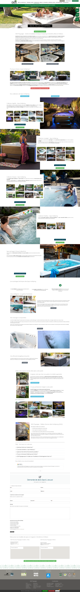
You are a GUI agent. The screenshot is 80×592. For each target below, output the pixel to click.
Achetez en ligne (77, 10)
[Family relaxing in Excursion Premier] (60, 226)
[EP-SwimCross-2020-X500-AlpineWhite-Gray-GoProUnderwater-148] (17, 267)
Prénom (42, 487)
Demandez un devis (77, 15)
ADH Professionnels (59, 2)
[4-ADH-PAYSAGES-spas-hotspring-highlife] (32, 113)
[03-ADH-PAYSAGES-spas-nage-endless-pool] (39, 262)
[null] (70, 233)
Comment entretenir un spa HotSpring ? (26, 449)
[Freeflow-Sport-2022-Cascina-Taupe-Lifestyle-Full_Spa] (41, 226)
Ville (51, 500)
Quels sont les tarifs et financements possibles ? (27, 451)
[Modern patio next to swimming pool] (38, 194)
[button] (40, 447)
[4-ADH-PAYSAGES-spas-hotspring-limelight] (70, 150)
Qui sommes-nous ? (23, 2)
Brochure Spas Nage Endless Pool (15, 526)
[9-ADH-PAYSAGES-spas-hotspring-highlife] (32, 119)
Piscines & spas (36, 2)
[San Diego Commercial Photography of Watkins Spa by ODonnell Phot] (51, 226)
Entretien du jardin (51, 2)
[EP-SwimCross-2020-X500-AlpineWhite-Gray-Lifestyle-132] (24, 267)
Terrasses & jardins (30, 2)
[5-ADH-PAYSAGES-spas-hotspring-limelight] (41, 157)
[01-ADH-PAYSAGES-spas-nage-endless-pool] (9, 267)
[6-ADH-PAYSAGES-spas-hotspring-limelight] (51, 157)
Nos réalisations (65, 2)
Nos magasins (45, 2)
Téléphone (42, 491)
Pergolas (41, 2)
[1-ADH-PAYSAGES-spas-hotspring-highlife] (9, 113)
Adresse (11, 500)
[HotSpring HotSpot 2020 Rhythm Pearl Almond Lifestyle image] (29, 194)
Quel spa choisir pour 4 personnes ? (25, 447)
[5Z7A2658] (70, 226)
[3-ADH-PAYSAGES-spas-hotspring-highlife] (24, 113)
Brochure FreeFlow (13, 525)
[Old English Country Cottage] (20, 187)
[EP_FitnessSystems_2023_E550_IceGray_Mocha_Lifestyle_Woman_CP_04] (32, 267)
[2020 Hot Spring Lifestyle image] (10, 187)
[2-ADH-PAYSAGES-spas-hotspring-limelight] (51, 150)
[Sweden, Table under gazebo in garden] (10, 194)
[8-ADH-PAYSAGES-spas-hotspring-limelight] (70, 157)
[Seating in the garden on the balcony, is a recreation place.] (29, 187)
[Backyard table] (20, 194)
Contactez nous (77, 19)
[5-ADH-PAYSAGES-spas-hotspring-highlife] (39, 113)
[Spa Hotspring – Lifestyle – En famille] (17, 113)
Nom (11, 487)
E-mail (11, 491)
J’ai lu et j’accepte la (17, 529)
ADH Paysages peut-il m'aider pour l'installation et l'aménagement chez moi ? (34, 456)
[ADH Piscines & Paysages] (14, 2)
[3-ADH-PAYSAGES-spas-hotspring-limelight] (60, 150)
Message (11, 504)
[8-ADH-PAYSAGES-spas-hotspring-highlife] (24, 119)
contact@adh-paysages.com (50, 586)
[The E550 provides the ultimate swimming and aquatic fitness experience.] (17, 262)
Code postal (32, 500)
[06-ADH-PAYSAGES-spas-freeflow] (51, 233)
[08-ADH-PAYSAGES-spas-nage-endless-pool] (9, 262)
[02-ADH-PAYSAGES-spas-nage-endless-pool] (32, 262)
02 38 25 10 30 (46, 544)
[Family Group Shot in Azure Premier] (41, 233)
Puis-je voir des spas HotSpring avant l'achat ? (27, 454)
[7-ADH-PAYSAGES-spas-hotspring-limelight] (60, 157)
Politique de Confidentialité (20, 529)
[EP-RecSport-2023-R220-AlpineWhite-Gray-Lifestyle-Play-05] (39, 267)
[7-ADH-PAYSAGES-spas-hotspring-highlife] (17, 119)
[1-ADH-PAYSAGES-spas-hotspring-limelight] (41, 150)
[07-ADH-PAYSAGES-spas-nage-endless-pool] (24, 262)
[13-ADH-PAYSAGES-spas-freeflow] (60, 233)
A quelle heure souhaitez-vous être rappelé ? (17, 494)
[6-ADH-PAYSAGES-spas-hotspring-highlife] (9, 119)
